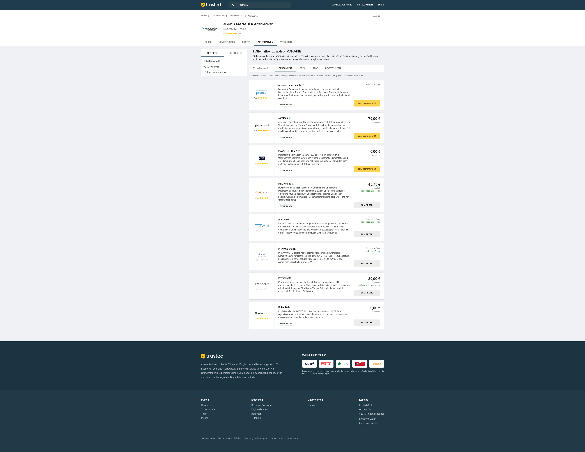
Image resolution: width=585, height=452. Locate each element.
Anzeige (376, 16)
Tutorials (256, 418)
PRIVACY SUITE (287, 248)
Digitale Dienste (365, 5)
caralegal (283, 118)
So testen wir (208, 409)
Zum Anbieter (365, 103)
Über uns (206, 405)
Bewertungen (227, 42)
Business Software (342, 5)
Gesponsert (285, 68)
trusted (204, 16)
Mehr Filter (235, 53)
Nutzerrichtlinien (233, 438)
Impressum (292, 438)
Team (204, 413)
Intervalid (283, 219)
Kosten (246, 42)
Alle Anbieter (213, 67)
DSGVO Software (218, 16)
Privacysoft (284, 278)
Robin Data (284, 307)
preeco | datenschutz (289, 85)
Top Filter (212, 53)
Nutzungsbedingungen (256, 438)
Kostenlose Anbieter (216, 72)
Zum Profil (367, 205)
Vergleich (286, 42)
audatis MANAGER (236, 16)
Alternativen (265, 42)
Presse (204, 418)
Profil (208, 42)
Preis (302, 68)
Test (315, 68)
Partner (312, 405)
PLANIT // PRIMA (287, 150)
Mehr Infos (358, 76)
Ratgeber (256, 413)
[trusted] (211, 4)
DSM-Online (284, 183)
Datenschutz (277, 438)
